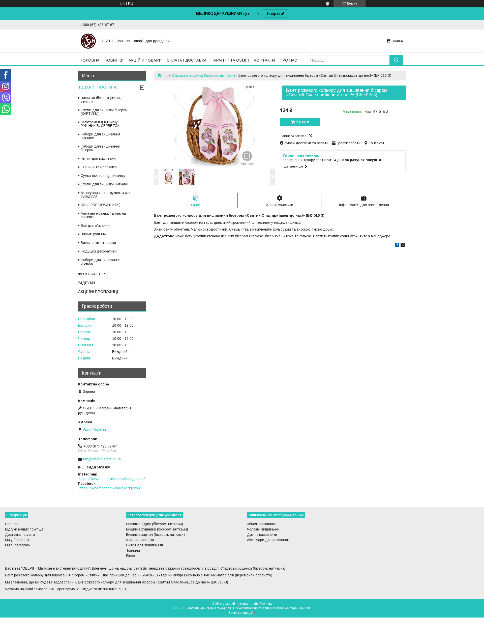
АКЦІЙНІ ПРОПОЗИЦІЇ (99, 291)
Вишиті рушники (94, 234)
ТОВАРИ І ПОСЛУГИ (97, 87)
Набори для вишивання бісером (100, 148)
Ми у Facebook (17, 540)
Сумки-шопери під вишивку (103, 176)
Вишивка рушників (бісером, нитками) (157, 529)
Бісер (130, 556)
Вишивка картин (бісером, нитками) (155, 535)
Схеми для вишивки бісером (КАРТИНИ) (104, 112)
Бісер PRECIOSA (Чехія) (100, 205)
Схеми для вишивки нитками (104, 184)
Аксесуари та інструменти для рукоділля (106, 194)
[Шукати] (396, 60)
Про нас (11, 524)
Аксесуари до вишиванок (268, 540)
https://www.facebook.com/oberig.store (110, 488)
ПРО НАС (288, 60)
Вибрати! (275, 13)
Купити (302, 122)
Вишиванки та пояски (98, 243)
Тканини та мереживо (99, 167)
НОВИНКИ (114, 60)
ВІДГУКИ (86, 283)
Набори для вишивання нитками (100, 136)
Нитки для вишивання (99, 158)
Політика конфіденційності (290, 608)
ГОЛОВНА (90, 60)
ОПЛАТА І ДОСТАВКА (186, 60)
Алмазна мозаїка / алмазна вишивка (103, 215)
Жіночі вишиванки (262, 524)
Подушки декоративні (99, 251)
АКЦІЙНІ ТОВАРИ (145, 60)
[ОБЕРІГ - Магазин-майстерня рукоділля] (88, 41)
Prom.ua (266, 603)
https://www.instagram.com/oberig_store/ (112, 479)
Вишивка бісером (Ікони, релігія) (101, 99)
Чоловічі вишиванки (263, 529)
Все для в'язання (95, 225)
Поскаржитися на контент (251, 608)
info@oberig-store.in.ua (102, 459)
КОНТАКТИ (264, 60)
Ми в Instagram (17, 545)
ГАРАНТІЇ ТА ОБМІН (230, 60)
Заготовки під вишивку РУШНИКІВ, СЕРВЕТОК (100, 124)
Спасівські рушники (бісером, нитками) (203, 75)
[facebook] (397, 245)
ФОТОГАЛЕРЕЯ (92, 274)
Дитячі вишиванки (262, 535)
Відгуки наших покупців (24, 529)
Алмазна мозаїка (140, 540)
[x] (403, 245)
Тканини (133, 550)
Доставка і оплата (20, 535)
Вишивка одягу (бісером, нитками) (154, 524)
